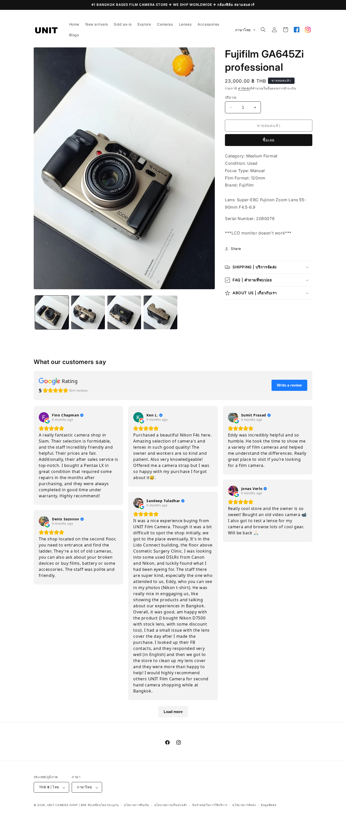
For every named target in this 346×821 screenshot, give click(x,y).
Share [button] (236, 248)
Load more (173, 711)
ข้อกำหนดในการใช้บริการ (209, 805)
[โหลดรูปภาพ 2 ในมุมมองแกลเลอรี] (88, 312)
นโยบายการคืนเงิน (136, 805)
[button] (263, 29)
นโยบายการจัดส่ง (244, 805)
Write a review (289, 385)
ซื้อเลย (269, 140)
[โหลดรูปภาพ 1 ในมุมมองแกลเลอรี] (52, 312)
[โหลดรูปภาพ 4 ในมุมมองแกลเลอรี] (160, 312)
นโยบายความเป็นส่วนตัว (170, 805)
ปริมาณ (230, 97)
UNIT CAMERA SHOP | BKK (67, 805)
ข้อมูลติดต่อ (269, 805)
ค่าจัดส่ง (244, 88)
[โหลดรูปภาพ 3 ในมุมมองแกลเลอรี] (124, 312)
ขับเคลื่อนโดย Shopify (103, 805)
